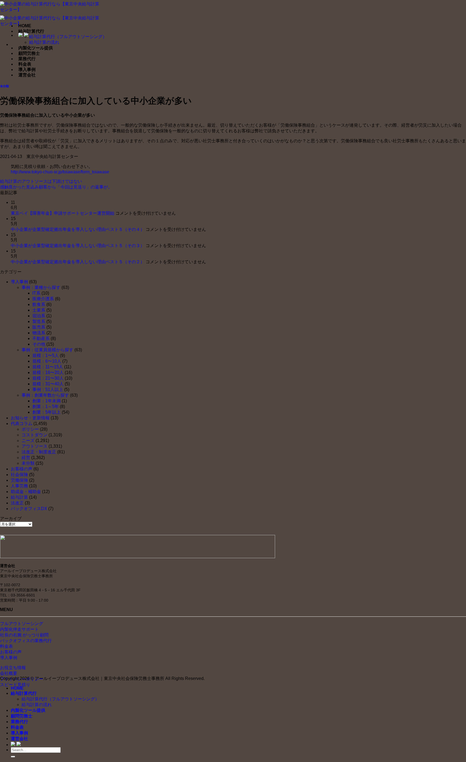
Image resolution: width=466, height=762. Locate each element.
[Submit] (13, 756)
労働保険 (19, 480)
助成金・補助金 (26, 491)
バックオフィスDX (29, 508)
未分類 (4, 86)
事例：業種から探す (41, 287)
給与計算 (19, 497)
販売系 (38, 327)
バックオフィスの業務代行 (26, 640)
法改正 (17, 503)
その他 (38, 344)
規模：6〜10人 (46, 361)
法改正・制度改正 (39, 452)
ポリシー (30, 429)
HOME (24, 25)
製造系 (38, 321)
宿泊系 (38, 315)
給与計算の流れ (44, 42)
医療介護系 (43, 298)
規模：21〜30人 (48, 378)
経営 (26, 457)
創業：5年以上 (46, 412)
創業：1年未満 (46, 401)
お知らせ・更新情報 (30, 418)
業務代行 (27, 58)
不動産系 (41, 338)
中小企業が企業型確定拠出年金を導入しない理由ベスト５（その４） (78, 229)
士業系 (38, 310)
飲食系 (38, 304)
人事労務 (19, 486)
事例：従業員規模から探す (47, 350)
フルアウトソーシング (21, 623)
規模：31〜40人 (48, 384)
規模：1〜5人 (45, 355)
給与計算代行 (31, 31)
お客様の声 (21, 469)
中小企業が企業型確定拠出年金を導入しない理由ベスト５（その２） (78, 261)
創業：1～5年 (45, 406)
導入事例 (27, 69)
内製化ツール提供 (35, 48)
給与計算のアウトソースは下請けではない (41, 181)
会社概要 (8, 673)
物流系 (38, 333)
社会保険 (19, 474)
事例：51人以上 (47, 389)
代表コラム (21, 423)
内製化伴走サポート (19, 629)
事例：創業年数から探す (45, 395)
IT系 (36, 293)
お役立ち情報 (13, 667)
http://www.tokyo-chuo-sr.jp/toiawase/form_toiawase (60, 172)
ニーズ (28, 440)
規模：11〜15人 (47, 367)
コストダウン (34, 435)
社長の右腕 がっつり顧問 (24, 635)
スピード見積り (15, 684)
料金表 (24, 64)
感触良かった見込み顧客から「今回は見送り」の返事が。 (56, 187)
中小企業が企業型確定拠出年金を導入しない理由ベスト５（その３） (78, 245)
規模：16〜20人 (48, 372)
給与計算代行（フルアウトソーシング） (68, 36)
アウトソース (34, 446)
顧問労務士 (29, 53)
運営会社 (27, 75)
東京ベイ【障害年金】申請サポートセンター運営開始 (62, 213)
